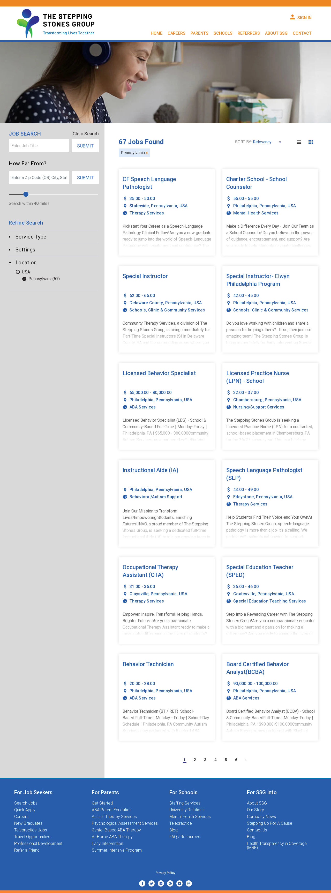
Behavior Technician (148, 664)
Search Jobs (25, 803)
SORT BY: (243, 142)
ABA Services (143, 407)
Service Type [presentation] (30, 237)
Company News (261, 817)
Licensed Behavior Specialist (159, 373)
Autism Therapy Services (114, 817)
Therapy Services (147, 213)
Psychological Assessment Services (125, 823)
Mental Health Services (256, 213)
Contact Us (257, 830)
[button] (299, 142)
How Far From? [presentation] (28, 163)
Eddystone (243, 496)
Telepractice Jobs (30, 830)
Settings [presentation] (24, 250)
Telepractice (180, 823)
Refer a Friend (27, 850)
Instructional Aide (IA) (150, 470)
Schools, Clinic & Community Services (167, 310)
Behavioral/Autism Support (156, 496)
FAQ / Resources (184, 837)
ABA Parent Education (112, 810)
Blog (173, 830)
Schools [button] (223, 33)
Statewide (139, 205)
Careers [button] (176, 33)
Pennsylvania (40, 278)
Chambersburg (248, 399)
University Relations (187, 810)
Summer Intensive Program (117, 850)
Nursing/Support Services (258, 407)
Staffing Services (184, 803)
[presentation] (39, 145)
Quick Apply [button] (24, 810)
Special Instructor (145, 276)
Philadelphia (245, 205)
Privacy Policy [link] (165, 873)
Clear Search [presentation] (86, 133)
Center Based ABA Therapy (116, 830)
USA (26, 272)
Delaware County (146, 302)
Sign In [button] (304, 17)
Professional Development (38, 844)
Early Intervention (107, 844)
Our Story (255, 810)
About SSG (257, 803)
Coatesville (244, 593)
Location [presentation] (25, 262)
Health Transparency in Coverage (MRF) (277, 846)
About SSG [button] (276, 33)
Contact (302, 33)
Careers (21, 817)
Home (156, 33)
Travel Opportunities (32, 837)
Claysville (139, 593)
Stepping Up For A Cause (269, 823)
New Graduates (28, 823)
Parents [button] (199, 33)
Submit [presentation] (85, 145)
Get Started (102, 803)
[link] (142, 883)
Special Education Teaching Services (269, 601)
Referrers (249, 33)
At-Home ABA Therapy (112, 837)
